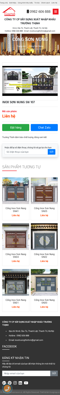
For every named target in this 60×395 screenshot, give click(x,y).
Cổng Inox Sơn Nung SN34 (16, 255)
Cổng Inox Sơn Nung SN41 (16, 209)
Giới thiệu (12, 3)
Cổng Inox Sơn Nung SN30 (44, 301)
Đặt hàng (15, 127)
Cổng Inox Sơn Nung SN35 (44, 209)
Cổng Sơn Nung (36, 46)
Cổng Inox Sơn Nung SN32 (44, 255)
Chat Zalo (44, 127)
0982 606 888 (40, 12)
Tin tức (37, 3)
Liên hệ (54, 3)
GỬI (51, 151)
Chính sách (45, 3)
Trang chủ (21, 46)
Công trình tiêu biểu (25, 3)
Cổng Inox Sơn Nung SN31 (16, 301)
